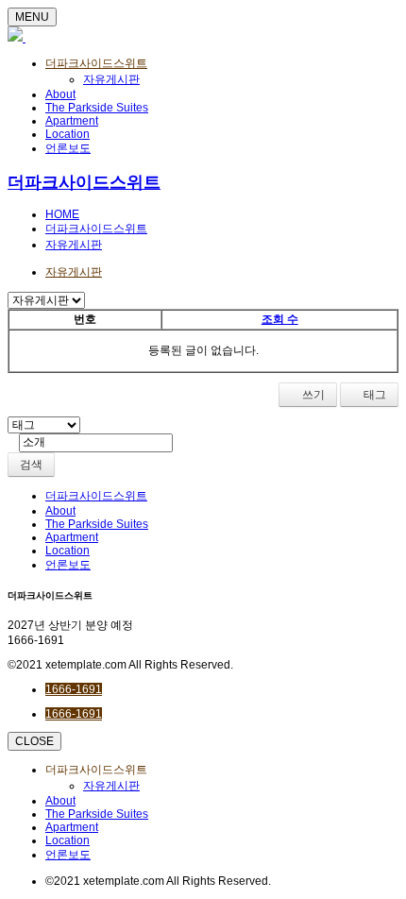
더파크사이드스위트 (96, 63)
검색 (31, 464)
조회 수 (280, 319)
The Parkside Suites (96, 107)
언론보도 (68, 148)
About (60, 94)
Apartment (71, 120)
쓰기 (312, 394)
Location (67, 134)
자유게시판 (111, 79)
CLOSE (34, 741)
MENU (32, 17)
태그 (373, 394)
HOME (62, 214)
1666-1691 (73, 689)
